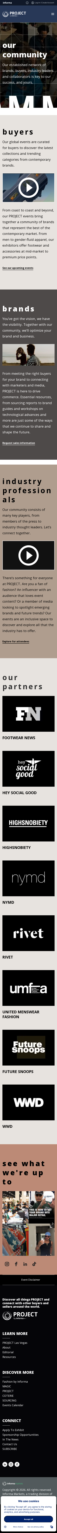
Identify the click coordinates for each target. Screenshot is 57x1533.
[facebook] (16, 1264)
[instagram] (7, 1264)
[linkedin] (25, 1264)
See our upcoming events (17, 268)
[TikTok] (34, 1264)
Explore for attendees (15, 641)
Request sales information (18, 443)
